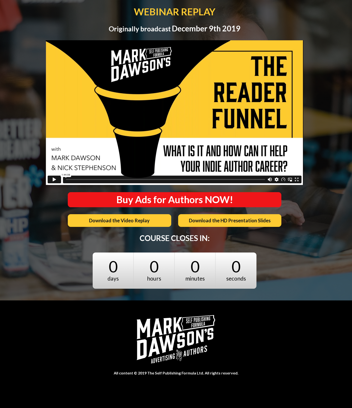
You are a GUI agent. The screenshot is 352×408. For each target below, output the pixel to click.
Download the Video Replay (119, 220)
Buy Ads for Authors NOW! (174, 199)
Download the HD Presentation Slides (230, 220)
